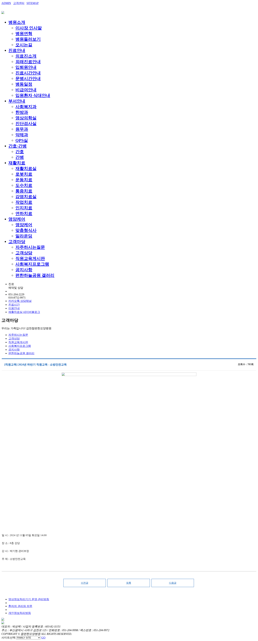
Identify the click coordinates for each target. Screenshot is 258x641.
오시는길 (23, 45)
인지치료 (23, 208)
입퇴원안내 (26, 67)
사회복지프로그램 (32, 264)
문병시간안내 (28, 78)
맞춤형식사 (26, 230)
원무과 (21, 129)
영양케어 (16, 219)
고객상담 (23, 253)
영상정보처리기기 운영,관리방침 (28, 599)
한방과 (21, 112)
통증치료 (23, 191)
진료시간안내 (28, 73)
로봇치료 (23, 174)
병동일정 (23, 84)
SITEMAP (33, 3)
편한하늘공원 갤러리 (34, 275)
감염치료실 (26, 196)
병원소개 (16, 22)
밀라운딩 (23, 236)
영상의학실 (26, 118)
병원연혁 (23, 33)
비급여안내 (26, 90)
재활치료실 (26, 168)
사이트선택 (8, 637)
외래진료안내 (28, 61)
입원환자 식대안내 (32, 95)
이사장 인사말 (28, 28)
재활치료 (16, 163)
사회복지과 (26, 106)
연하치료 (23, 213)
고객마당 (16, 241)
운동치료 (23, 179)
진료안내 (16, 50)
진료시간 (14, 304)
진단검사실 (26, 123)
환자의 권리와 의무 (20, 606)
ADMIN (6, 3)
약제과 (21, 134)
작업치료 (23, 202)
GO (43, 637)
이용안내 (14, 308)
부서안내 (16, 101)
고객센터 (18, 3)
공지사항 (23, 269)
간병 (19, 157)
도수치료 (23, 185)
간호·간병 (17, 146)
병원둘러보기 (28, 39)
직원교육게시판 (30, 258)
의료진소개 (26, 56)
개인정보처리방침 (19, 612)
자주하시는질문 (30, 247)
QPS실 (21, 140)
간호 (19, 151)
